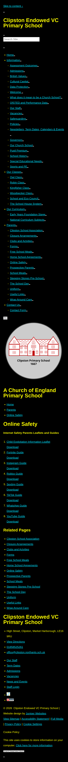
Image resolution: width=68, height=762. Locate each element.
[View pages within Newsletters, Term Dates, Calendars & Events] (10, 135)
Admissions (13, 670)
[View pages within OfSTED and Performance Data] (48, 103)
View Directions (16, 641)
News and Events (17, 681)
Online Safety (15, 415)
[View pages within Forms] (18, 247)
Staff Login (13, 686)
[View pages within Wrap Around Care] (32, 300)
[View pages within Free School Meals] (33, 252)
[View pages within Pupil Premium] (28, 151)
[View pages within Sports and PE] (27, 167)
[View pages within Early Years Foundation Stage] (46, 215)
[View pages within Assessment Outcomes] (38, 66)
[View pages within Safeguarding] (26, 119)
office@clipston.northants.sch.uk (26, 652)
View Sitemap (11, 718)
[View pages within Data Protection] (29, 87)
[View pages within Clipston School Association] (43, 231)
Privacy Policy (13, 724)
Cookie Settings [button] (32, 724)
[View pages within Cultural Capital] (29, 82)
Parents (11, 409)
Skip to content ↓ (13, 5)
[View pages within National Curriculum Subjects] (45, 220)
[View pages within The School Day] (29, 284)
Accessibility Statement (35, 718)
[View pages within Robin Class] (25, 183)
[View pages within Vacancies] (22, 114)
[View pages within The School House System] (42, 204)
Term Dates (13, 665)
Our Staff (12, 660)
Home (10, 404)
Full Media (57, 718)
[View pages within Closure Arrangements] (37, 236)
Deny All (22, 751)
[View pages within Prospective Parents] (34, 268)
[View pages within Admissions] (24, 71)
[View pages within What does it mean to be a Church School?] (61, 98)
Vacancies (13, 676)
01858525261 (15, 646)
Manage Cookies (14, 751)
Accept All (6, 751)
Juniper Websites (36, 713)
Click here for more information (34, 745)
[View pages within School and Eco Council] (39, 199)
